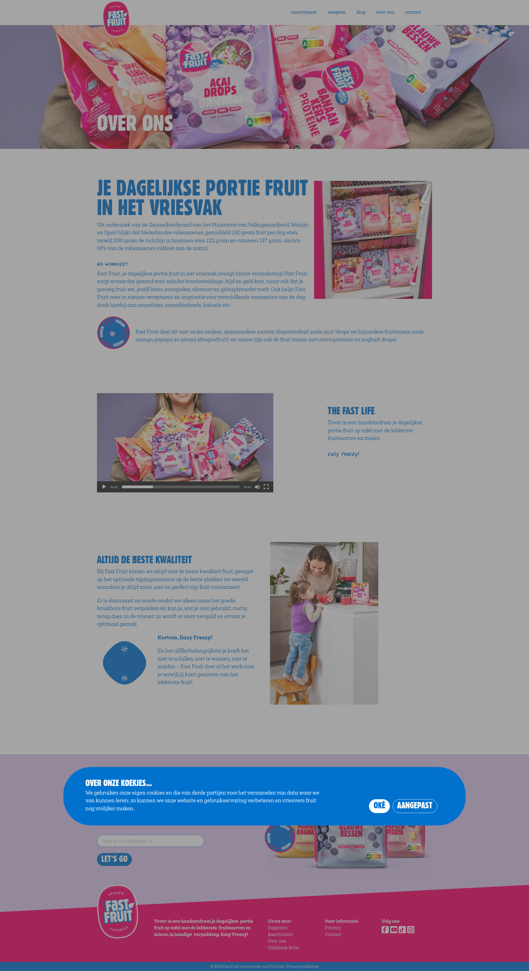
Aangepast (415, 805)
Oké (379, 805)
